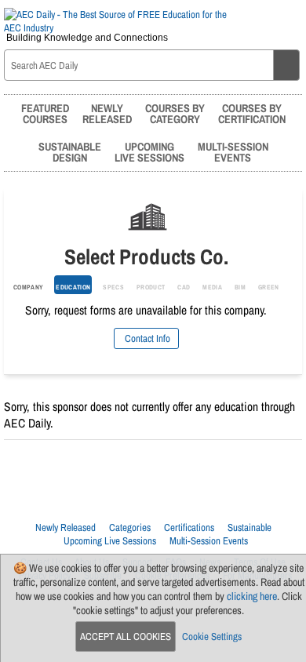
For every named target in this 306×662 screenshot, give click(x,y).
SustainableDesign (69, 152)
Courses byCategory (175, 113)
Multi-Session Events (208, 540)
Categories (130, 527)
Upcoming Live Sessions (110, 540)
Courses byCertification (252, 113)
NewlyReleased (107, 113)
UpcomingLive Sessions (149, 152)
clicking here (252, 596)
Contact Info (146, 338)
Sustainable (249, 527)
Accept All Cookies (125, 636)
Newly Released (65, 527)
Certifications (189, 527)
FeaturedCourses (45, 113)
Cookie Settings (212, 636)
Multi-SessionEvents (233, 152)
